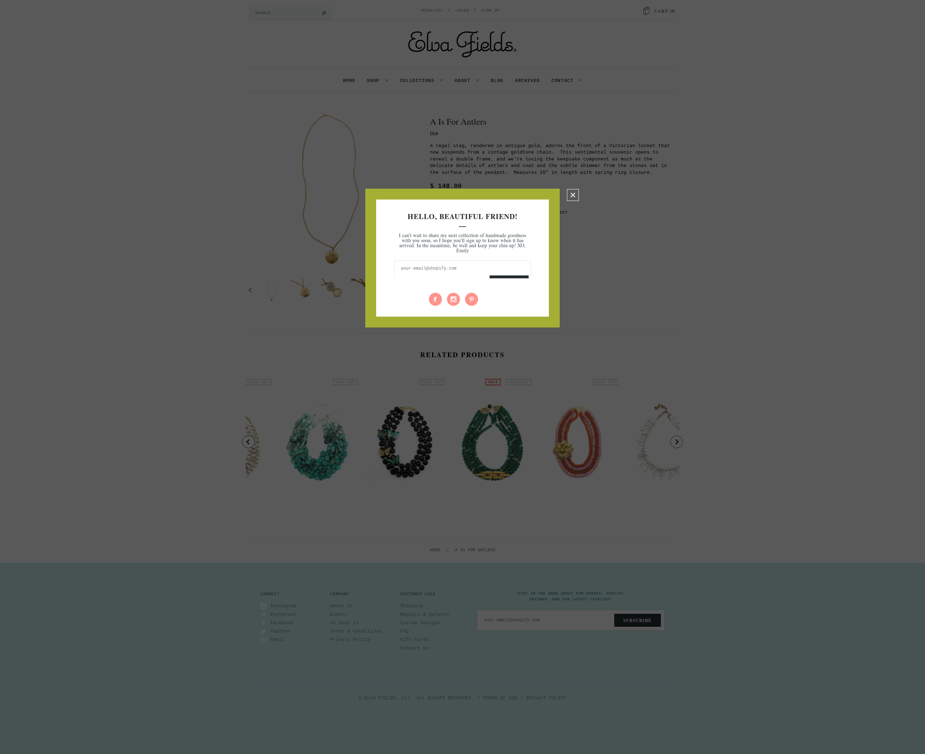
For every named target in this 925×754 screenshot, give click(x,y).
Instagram (453, 299)
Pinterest (471, 299)
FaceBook (435, 299)
